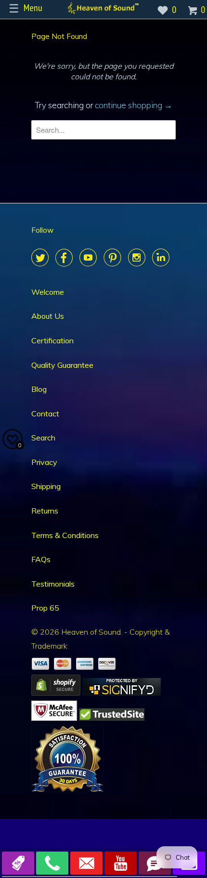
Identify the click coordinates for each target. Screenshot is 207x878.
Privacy (44, 462)
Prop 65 (45, 608)
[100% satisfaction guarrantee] (67, 789)
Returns (44, 510)
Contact (45, 413)
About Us (47, 316)
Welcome (47, 292)
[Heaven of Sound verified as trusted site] (111, 718)
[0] (193, 13)
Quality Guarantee (62, 365)
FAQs (41, 559)
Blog (39, 389)
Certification (52, 340)
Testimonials (53, 584)
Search (43, 437)
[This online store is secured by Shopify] (55, 693)
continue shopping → (133, 105)
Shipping (46, 486)
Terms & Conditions (65, 535)
